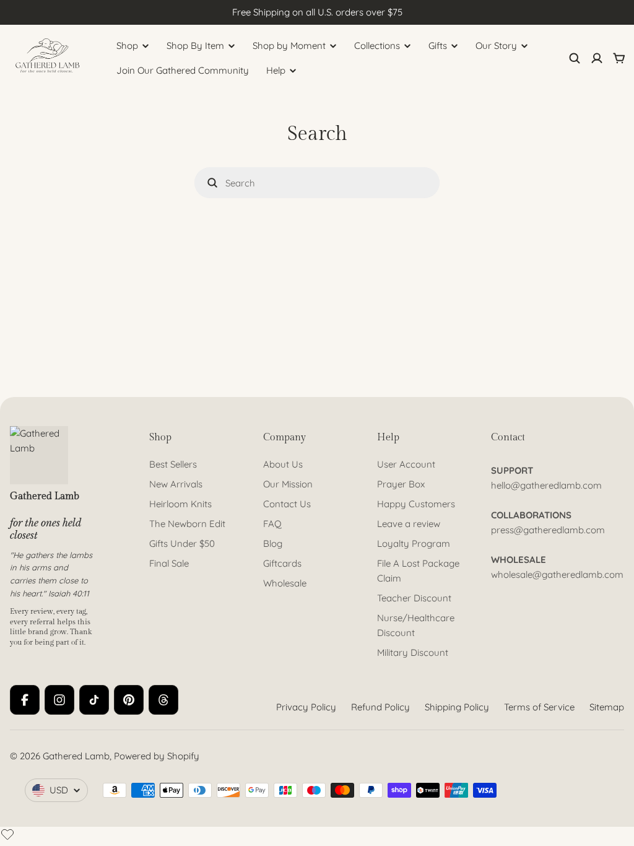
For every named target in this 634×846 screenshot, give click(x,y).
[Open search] (574, 58)
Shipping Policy (457, 707)
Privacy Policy (306, 707)
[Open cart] (619, 58)
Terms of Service (539, 707)
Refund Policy (380, 707)
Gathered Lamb (76, 756)
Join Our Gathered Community (182, 70)
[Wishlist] (7, 834)
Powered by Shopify (156, 756)
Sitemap (606, 707)
